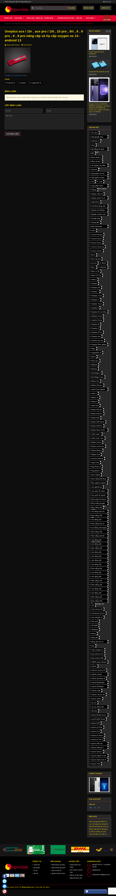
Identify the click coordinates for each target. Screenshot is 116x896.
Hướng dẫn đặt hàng (66, 18)
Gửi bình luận (12, 134)
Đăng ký (105, 8)
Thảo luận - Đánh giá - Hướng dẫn (39, 18)
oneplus (23, 83)
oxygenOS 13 (36, 83)
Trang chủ (8, 18)
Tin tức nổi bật (94, 31)
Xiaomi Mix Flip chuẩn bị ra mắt (99, 71)
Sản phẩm (18, 18)
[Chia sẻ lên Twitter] (95, 807)
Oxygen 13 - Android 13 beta (16, 75)
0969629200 (96, 870)
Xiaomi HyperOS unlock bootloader (96, 53)
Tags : (7, 79)
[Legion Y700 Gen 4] (99, 784)
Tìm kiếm (71, 8)
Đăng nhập (88, 8)
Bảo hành (90, 18)
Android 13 (11, 83)
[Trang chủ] (17, 9)
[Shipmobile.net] (17, 867)
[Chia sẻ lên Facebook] (90, 807)
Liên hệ (79, 18)
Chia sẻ (92, 804)
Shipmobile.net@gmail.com (101, 874)
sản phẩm (107, 19)
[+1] (99, 807)
